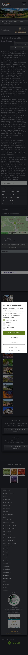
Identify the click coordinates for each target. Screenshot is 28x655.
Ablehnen (14, 337)
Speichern (14, 342)
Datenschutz (17, 350)
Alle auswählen (14, 333)
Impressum (10, 350)
